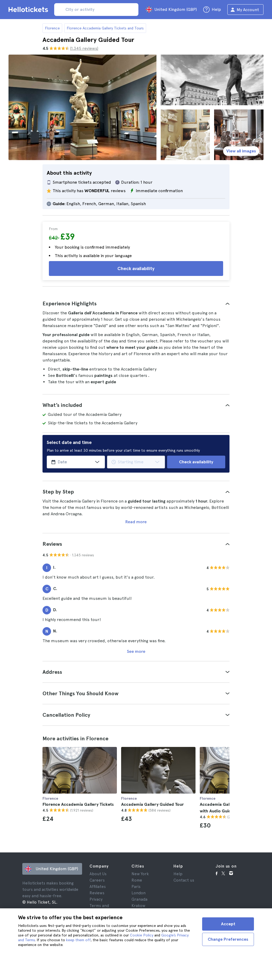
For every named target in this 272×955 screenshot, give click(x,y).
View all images (241, 150)
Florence (52, 28)
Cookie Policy (141, 935)
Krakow (138, 905)
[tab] (136, 303)
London (138, 893)
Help (177, 874)
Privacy (96, 899)
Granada (139, 899)
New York (140, 874)
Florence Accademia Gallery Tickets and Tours (105, 28)
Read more (136, 521)
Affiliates (98, 886)
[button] (136, 303)
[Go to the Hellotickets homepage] (29, 9)
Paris (136, 886)
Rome (136, 880)
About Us (98, 874)
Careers (97, 880)
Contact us (183, 880)
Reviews (97, 893)
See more (136, 651)
